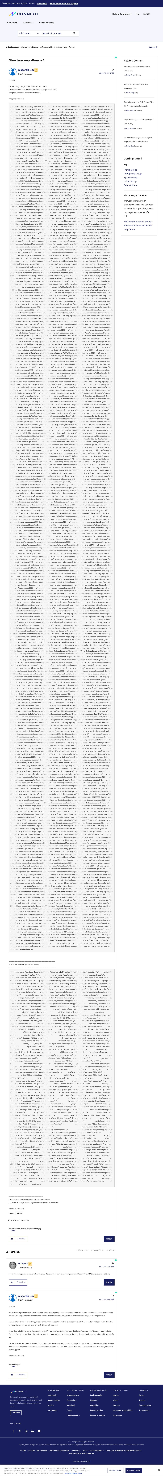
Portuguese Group (133, 173)
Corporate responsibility (122, 1410)
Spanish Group (131, 177)
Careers (116, 1395)
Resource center (73, 1395)
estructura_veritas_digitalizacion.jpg (26, 1228)
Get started (42, 3)
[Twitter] (20, 1431)
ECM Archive (15, 1220)
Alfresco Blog (129, 93)
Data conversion (96, 1410)
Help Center (129, 229)
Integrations (52, 1410)
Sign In (146, 14)
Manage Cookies (115, 1470)
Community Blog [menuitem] (46, 22)
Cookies (31, 1450)
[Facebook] (13, 1431)
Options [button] (152, 47)
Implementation (96, 1395)
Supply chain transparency (93, 1450)
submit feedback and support (64, 3)
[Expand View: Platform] (32, 22)
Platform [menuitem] (27, 22)
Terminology (72, 1400)
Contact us (16, 1412)
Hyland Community (122, 14)
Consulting (94, 1405)
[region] (81, 1470)
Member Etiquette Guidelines (138, 225)
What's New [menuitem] (12, 22)
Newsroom (117, 1415)
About (115, 1400)
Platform (24, 47)
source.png (15, 1364)
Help (137, 14)
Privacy (23, 1450)
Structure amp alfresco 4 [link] (65, 47)
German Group (131, 185)
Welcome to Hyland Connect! (138, 221)
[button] (12, 1239)
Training (142, 1400)
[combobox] (59, 33)
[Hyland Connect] (24, 14)
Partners (116, 1405)
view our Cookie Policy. (73, 1473)
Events (141, 1395)
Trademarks (75, 1450)
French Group (130, 169)
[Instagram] (26, 1431)
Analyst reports (54, 1400)
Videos (69, 1410)
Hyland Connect (12, 47)
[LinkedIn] (32, 1431)
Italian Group (130, 181)
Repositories (25, 1220)
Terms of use (42, 1450)
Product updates (73, 1415)
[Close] (159, 1470)
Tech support (144, 1410)
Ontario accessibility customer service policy (123, 1450)
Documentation (145, 1405)
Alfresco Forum (130, 75)
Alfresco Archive (46, 47)
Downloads (71, 1405)
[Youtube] (39, 1431)
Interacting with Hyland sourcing (81, 1453)
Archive (19, 1213)
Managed (93, 1400)
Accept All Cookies (133, 1470)
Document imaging (97, 1415)
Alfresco (34, 47)
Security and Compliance (59, 1450)
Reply (109, 1238)
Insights (51, 1405)
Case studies (52, 1395)
